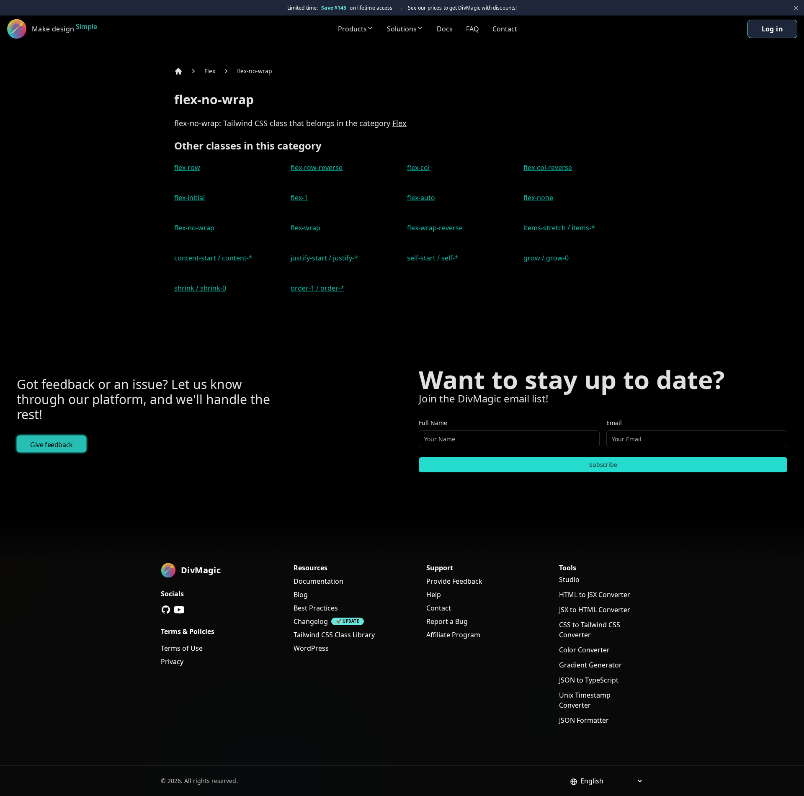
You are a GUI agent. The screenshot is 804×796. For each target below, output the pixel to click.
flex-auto (421, 197)
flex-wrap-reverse (435, 227)
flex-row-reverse (317, 167)
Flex (209, 71)
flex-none (538, 197)
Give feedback (51, 444)
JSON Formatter (584, 720)
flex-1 (299, 197)
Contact (504, 28)
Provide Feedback (454, 581)
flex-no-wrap (254, 71)
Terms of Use (182, 648)
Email (614, 423)
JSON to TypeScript (588, 680)
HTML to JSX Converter (594, 594)
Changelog (311, 621)
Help (433, 594)
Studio (569, 579)
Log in (772, 28)
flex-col (418, 167)
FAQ (472, 28)
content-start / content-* (213, 258)
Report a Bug (447, 621)
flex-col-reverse (547, 167)
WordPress (311, 648)
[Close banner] (796, 8)
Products (352, 28)
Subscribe (603, 465)
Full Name (433, 423)
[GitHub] (166, 610)
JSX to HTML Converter (594, 609)
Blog (301, 594)
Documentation (318, 581)
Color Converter (584, 649)
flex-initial (189, 197)
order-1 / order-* (317, 288)
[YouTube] (179, 610)
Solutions (402, 28)
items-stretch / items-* (559, 227)
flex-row (187, 167)
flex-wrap (305, 227)
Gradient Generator (590, 665)
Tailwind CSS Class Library (334, 634)
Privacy (172, 661)
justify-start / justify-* (324, 258)
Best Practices (316, 608)
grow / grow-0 (546, 258)
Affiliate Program (453, 634)
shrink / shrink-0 (200, 288)
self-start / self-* (433, 258)
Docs (445, 28)
